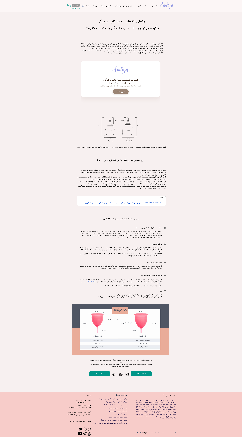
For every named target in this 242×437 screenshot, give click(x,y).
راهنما (151, 6)
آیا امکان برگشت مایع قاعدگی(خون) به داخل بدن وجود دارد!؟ (112, 423)
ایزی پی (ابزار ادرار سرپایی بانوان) (123, 6)
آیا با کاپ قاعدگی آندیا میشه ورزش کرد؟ (116, 402)
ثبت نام (74, 8)
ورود (78, 8)
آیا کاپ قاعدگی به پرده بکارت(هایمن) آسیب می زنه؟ (113, 399)
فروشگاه (75, 5)
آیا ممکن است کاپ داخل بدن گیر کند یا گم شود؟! (114, 420)
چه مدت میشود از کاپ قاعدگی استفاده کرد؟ (115, 405)
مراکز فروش (109, 6)
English (88, 6)
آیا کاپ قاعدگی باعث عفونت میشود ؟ (117, 417)
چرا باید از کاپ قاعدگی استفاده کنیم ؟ (117, 408)
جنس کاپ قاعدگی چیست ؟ (119, 414)
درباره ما (95, 6)
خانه (157, 6)
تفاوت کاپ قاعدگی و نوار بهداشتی (118, 411)
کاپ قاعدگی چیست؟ (140, 6)
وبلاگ (101, 6)
